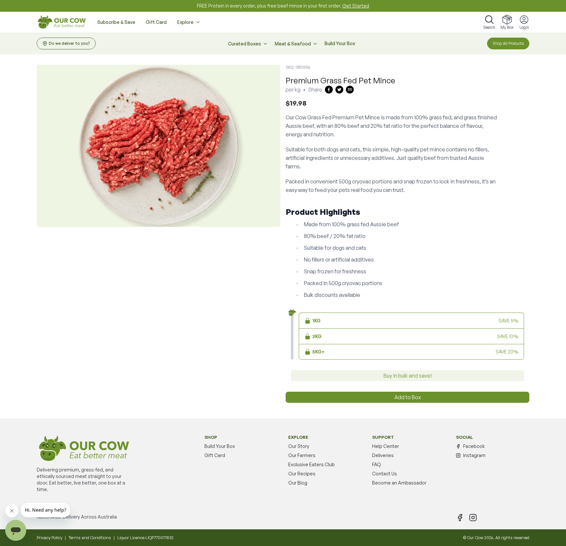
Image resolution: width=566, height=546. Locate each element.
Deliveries (383, 455)
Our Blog (297, 483)
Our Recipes (301, 473)
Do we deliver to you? (69, 43)
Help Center (385, 446)
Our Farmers (301, 455)
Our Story (298, 446)
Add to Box (407, 397)
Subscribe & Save (116, 22)
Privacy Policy (49, 537)
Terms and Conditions (89, 537)
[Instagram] (473, 517)
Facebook (474, 446)
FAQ (376, 464)
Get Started (355, 6)
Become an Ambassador (399, 483)
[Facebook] (460, 517)
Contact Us (384, 473)
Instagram (474, 455)
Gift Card (156, 22)
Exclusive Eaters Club (311, 464)
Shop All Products (508, 43)
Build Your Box (340, 43)
